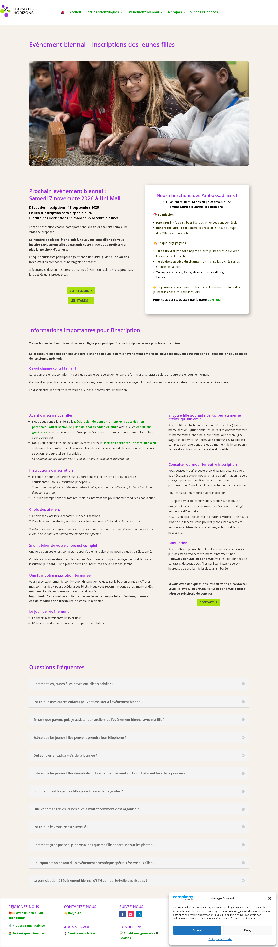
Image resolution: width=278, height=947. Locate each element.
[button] (270, 898)
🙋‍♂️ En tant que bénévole (26, 933)
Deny (247, 930)
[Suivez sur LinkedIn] (139, 914)
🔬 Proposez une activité (26, 925)
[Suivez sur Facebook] (122, 914)
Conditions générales (139, 933)
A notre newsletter (81, 933)
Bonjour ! (74, 913)
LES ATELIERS (79, 291)
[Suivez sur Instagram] (131, 914)
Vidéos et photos (204, 12)
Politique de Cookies (220, 939)
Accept (197, 930)
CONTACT (215, 300)
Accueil (75, 12)
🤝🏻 (13, 913)
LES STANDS (79, 300)
